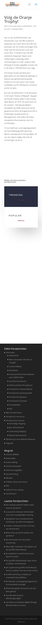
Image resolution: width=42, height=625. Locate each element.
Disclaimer (13, 370)
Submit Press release (15, 490)
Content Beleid (15, 366)
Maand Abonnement (17, 435)
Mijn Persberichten (14, 412)
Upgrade (9, 443)
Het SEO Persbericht (17, 381)
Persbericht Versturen (15, 416)
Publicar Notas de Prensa (16, 482)
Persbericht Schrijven (18, 401)
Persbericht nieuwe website (20, 389)
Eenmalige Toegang (17, 423)
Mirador (9, 478)
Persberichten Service (15, 420)
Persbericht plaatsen (18, 397)
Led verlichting (12, 474)
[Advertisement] (21, 159)
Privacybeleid (14, 405)
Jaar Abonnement (16, 427)
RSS (10, 408)
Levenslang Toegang (17, 431)
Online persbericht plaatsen (21, 385)
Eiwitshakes (11, 458)
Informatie (10, 352)
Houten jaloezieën (13, 466)
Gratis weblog (11, 462)
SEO (7, 486)
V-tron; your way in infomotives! (20, 26)
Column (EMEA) (12, 454)
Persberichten (17, 29)
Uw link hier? (11, 493)
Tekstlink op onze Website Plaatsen (20, 439)
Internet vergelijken (14, 470)
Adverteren (14, 355)
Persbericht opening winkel (20, 393)
